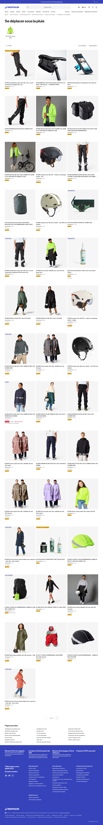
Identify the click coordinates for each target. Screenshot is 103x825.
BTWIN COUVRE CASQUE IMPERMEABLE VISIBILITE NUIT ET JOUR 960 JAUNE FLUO (82, 560)
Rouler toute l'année (10, 733)
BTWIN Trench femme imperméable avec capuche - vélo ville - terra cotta (20, 702)
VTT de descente (41, 733)
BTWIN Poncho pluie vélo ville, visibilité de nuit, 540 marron (19, 512)
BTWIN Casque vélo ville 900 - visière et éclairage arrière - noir (51, 175)
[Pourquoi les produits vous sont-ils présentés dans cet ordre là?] (79, 46)
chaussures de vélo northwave (76, 735)
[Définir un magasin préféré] (79, 7)
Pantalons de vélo (9, 739)
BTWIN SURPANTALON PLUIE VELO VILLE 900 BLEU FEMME (51, 464)
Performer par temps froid (75, 731)
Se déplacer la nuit (42, 729)
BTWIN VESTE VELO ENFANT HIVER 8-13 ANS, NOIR (51, 607)
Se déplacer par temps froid (12, 729)
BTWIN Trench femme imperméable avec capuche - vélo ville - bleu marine (20, 560)
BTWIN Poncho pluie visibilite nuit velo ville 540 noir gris (81, 608)
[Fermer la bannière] (97, 2)
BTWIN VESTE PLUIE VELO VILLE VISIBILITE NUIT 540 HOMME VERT (20, 367)
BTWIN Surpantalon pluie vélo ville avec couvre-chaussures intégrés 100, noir (19, 83)
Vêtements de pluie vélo (11, 731)
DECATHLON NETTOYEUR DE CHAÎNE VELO (79, 222)
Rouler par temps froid (74, 729)
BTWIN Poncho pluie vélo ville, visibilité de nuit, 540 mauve (50, 512)
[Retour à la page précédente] (46, 718)
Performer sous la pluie (10, 37)
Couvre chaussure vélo (74, 737)
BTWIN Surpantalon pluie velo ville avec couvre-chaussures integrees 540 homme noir (19, 271)
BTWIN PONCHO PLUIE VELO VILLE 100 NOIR (49, 318)
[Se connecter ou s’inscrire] (93, 7)
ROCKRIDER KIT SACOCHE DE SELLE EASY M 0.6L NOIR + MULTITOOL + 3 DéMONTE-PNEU (51, 83)
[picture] (20, 65)
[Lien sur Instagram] (12, 775)
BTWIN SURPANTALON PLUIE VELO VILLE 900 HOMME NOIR (80, 415)
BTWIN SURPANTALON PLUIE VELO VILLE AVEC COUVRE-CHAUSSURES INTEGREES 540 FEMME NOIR (81, 175)
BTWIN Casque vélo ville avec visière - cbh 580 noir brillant (82, 367)
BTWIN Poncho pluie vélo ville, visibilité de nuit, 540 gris (50, 367)
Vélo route (39, 739)
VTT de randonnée (42, 735)
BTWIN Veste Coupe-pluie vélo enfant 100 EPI (81, 511)
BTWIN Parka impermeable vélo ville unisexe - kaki (20, 655)
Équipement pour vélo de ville (76, 733)
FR (85, 7)
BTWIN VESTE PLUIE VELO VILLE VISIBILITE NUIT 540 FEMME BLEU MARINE (20, 415)
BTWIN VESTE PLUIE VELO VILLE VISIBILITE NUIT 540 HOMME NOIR (82, 464)
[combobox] (93, 46)
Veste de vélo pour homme (44, 737)
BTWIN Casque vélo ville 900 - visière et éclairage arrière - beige (82, 319)
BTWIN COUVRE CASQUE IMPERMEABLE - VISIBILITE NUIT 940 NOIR (82, 656)
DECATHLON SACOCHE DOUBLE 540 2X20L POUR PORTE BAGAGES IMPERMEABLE (82, 129)
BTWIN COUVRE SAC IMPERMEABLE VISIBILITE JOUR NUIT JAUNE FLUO (20, 608)
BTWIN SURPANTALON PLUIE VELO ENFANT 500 (19, 129)
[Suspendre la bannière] (94, 2)
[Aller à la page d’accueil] (12, 7)
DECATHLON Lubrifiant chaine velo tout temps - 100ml (82, 271)
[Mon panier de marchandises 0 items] (96, 7)
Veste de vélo (8, 737)
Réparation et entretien (91, 11)
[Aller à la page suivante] (57, 718)
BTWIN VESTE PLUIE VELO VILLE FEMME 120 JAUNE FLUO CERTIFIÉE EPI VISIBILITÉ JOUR (20, 175)
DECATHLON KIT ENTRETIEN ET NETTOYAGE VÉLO (50, 559)
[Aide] (89, 7)
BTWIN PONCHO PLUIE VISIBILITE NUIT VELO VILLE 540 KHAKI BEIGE (51, 415)
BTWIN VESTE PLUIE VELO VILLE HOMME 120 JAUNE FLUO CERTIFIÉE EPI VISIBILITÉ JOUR (51, 129)
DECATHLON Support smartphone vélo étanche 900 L (82, 83)
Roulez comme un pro (74, 739)
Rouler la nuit (40, 731)
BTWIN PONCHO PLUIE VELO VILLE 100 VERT (18, 318)
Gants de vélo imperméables (12, 735)
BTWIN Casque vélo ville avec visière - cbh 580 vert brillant (51, 223)
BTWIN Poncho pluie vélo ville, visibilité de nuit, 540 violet (19, 464)
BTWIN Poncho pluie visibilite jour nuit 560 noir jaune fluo (50, 271)
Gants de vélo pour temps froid (13, 742)
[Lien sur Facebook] (6, 775)
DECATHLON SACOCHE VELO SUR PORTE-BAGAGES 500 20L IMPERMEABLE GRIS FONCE (19, 223)
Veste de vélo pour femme (44, 742)
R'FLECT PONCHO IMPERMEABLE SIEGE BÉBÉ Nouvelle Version (49, 656)
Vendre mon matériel (77, 11)
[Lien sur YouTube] (9, 775)
